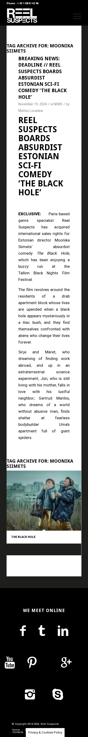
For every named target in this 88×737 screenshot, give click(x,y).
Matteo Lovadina (30, 111)
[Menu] (75, 16)
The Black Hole (53, 253)
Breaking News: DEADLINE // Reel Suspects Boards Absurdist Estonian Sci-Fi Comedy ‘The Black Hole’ (42, 78)
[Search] (64, 16)
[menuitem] (64, 16)
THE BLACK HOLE (23, 537)
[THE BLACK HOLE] (44, 501)
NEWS (58, 104)
